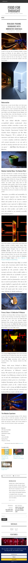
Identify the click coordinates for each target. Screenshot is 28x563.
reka (15, 475)
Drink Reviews (8, 475)
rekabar (18, 475)
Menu (2, 17)
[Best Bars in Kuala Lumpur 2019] (6, 464)
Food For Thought (14, 9)
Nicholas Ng (5, 1)
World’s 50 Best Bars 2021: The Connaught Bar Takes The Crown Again (19, 509)
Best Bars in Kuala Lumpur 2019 (5, 468)
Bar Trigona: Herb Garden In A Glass (9, 510)
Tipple (4, 475)
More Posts (12, 500)
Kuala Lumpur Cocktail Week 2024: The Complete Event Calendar (18, 457)
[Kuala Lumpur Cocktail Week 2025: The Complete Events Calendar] (6, 452)
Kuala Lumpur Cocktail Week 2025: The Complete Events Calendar (6, 457)
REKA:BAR (21, 443)
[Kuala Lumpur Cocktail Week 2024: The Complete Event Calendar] (18, 452)
